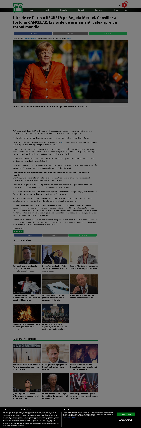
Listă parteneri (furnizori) (69, 417)
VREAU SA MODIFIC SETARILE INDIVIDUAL (126, 419)
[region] (70, 417)
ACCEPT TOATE (126, 414)
